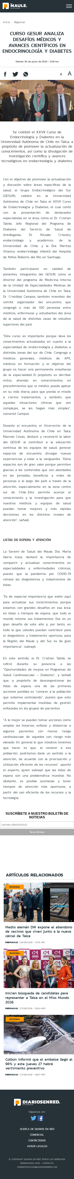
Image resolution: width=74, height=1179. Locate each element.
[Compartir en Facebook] (5, 76)
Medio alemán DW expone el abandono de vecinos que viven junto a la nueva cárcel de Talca (38, 931)
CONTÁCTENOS (37, 1140)
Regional (19, 22)
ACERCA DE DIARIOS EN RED (37, 1129)
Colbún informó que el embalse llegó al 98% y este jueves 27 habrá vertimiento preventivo (38, 1064)
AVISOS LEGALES (37, 1146)
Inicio (6, 22)
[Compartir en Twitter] (15, 76)
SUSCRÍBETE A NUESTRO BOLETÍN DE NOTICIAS (37, 815)
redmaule (11, 942)
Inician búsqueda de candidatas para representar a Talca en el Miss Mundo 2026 (37, 998)
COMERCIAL (37, 1135)
